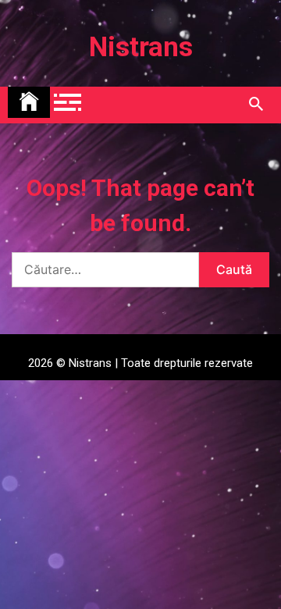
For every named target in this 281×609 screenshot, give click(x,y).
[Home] (29, 102)
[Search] (255, 104)
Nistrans (141, 47)
